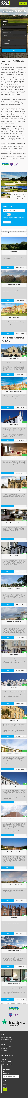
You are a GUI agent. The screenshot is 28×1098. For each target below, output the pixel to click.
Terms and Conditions (6, 1047)
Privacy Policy (4, 1048)
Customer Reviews (6, 1061)
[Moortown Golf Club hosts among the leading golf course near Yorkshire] (5, 195)
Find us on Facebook (6, 1039)
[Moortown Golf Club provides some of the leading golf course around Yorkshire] (5, 189)
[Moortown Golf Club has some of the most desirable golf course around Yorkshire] (22, 189)
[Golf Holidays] (5, 4)
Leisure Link (4, 1052)
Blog (2, 1063)
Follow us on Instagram (7, 1041)
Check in (4, 24)
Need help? (22, 3)
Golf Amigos (4, 1050)
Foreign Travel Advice (6, 1064)
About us (3, 1059)
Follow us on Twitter (6, 1037)
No (4, 214)
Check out (4, 29)
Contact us (4, 1058)
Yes (13, 214)
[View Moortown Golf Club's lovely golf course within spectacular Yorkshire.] (14, 179)
